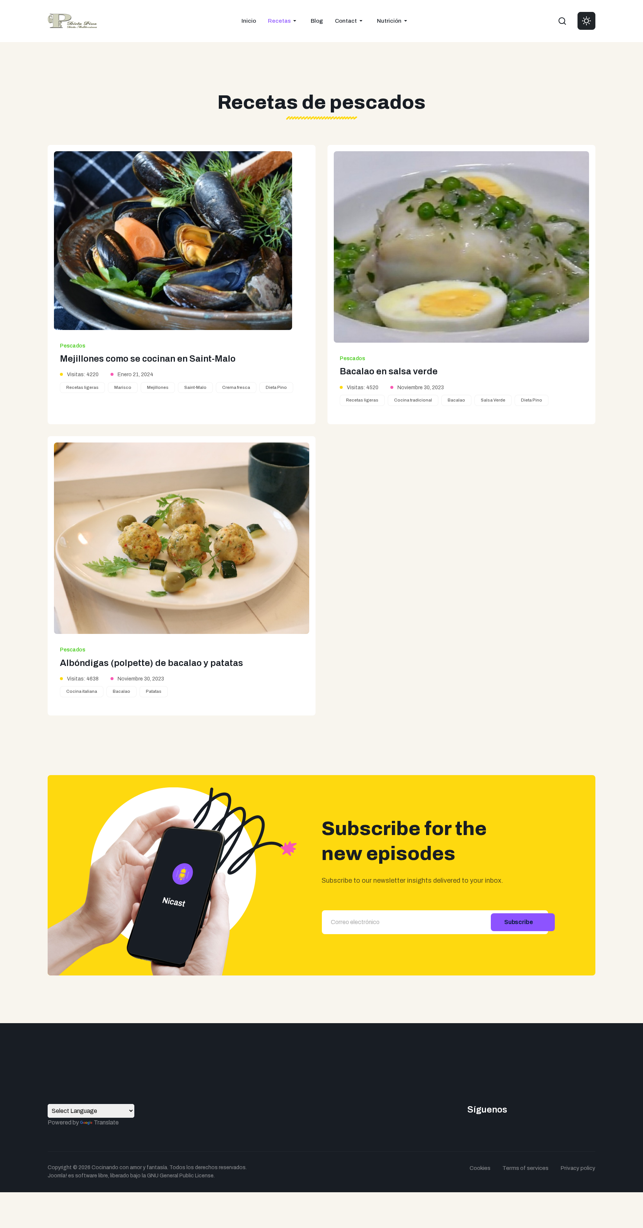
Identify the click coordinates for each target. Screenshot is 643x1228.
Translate (106, 1122)
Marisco (122, 387)
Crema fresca (236, 387)
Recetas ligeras (82, 387)
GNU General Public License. (181, 1175)
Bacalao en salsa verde (389, 371)
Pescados (72, 346)
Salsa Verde (493, 400)
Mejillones (158, 387)
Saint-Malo (195, 387)
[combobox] (562, 21)
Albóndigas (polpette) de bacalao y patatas (151, 663)
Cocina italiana (81, 691)
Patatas (153, 691)
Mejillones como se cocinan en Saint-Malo (148, 359)
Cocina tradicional (413, 400)
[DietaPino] (72, 20)
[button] (283, 21)
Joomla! (57, 1175)
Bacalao (456, 400)
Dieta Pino (276, 387)
